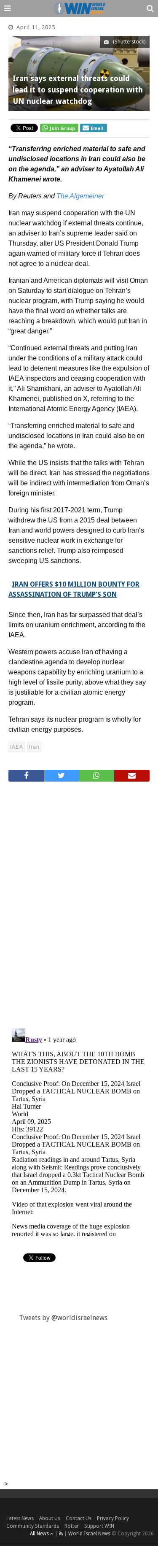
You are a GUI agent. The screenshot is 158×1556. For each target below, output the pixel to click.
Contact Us (78, 1518)
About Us (49, 1518)
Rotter (71, 1526)
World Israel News (89, 1534)
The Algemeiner (80, 196)
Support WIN (99, 1526)
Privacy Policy (113, 1518)
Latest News (20, 1518)
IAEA (16, 747)
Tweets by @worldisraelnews (63, 1318)
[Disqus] (79, 901)
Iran (34, 747)
